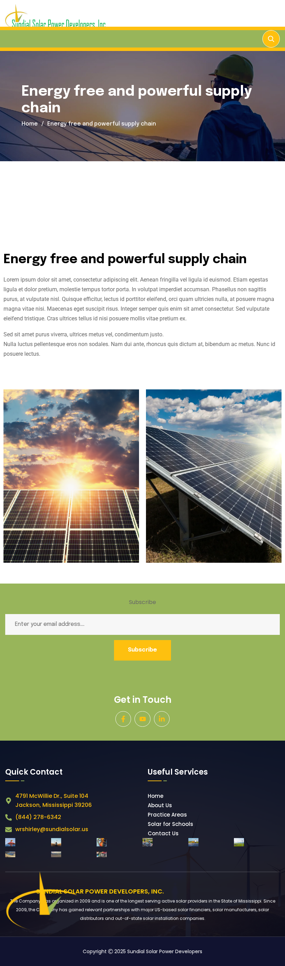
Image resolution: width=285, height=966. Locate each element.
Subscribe (142, 650)
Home (30, 124)
